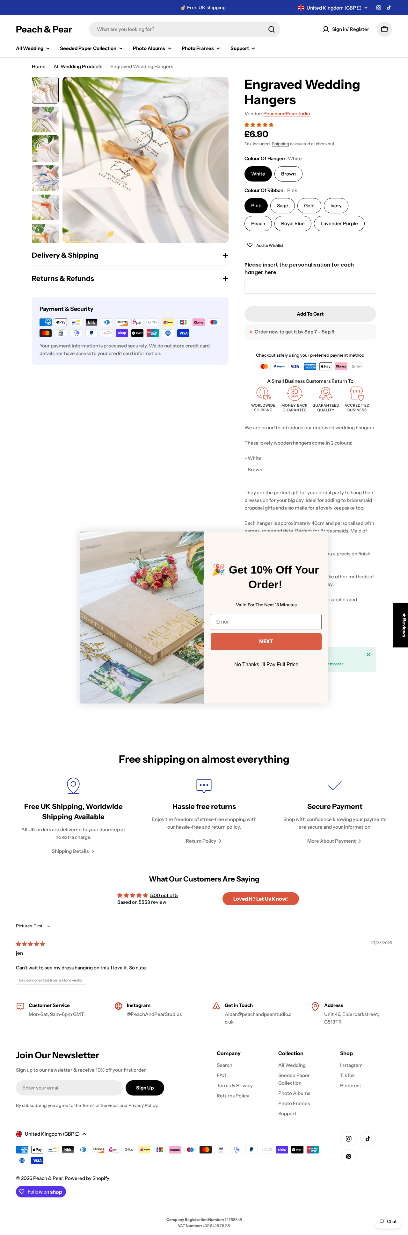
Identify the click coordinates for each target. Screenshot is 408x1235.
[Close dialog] (322, 537)
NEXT (266, 641)
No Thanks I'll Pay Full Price (266, 664)
